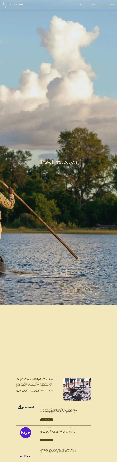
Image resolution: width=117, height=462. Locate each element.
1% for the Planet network (59, 413)
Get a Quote (47, 419)
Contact (111, 5)
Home (82, 5)
